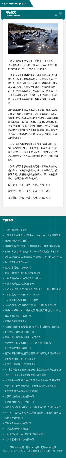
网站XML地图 (17, 447)
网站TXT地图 (32, 447)
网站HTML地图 (48, 447)
